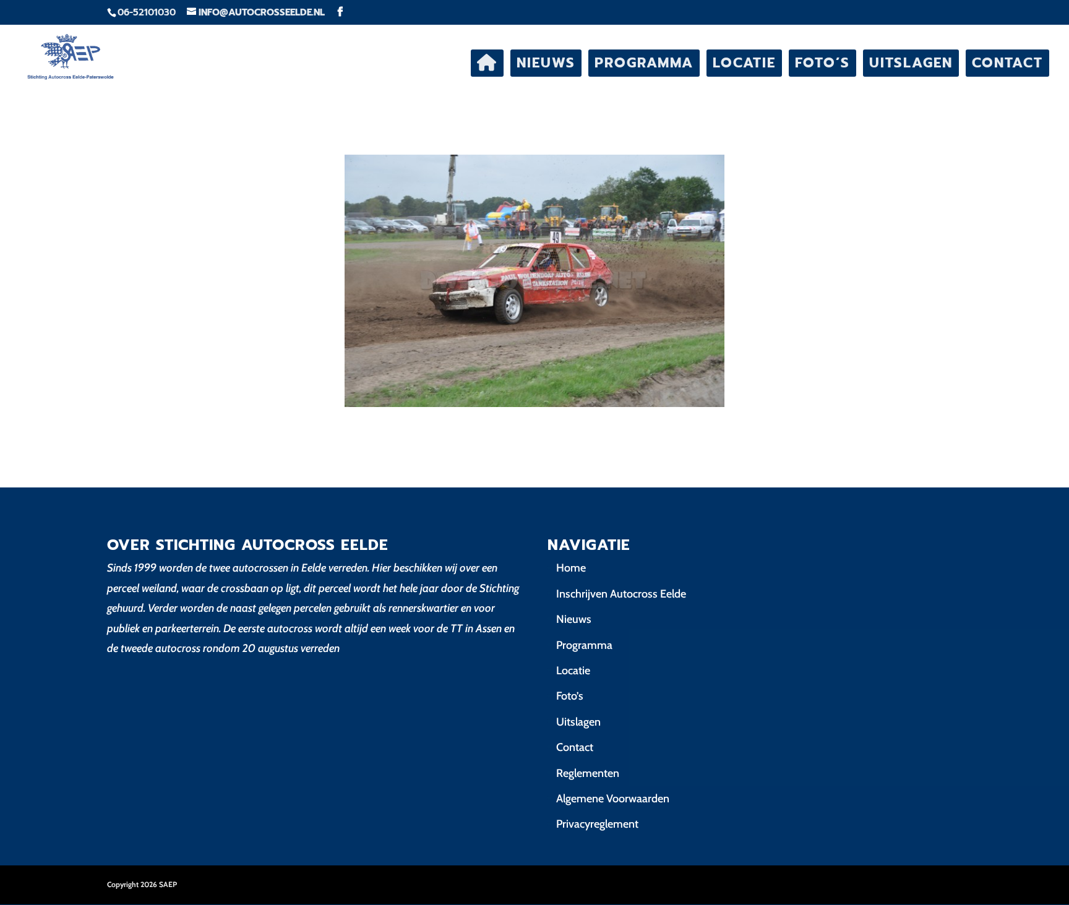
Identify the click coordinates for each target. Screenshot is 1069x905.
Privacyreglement (597, 824)
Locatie (744, 63)
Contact (1007, 63)
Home (571, 568)
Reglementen (587, 773)
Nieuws (546, 63)
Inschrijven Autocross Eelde (621, 594)
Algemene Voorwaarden (612, 798)
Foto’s (822, 63)
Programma (644, 63)
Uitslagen (911, 63)
